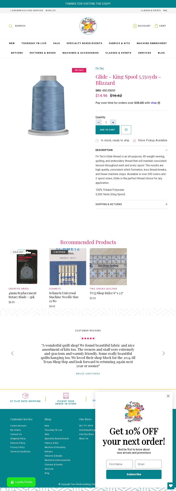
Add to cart (107, 130)
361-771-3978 (86, 426)
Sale (56, 43)
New (12, 43)
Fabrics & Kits (119, 43)
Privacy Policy (17, 447)
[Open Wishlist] (170, 485)
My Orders (15, 430)
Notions (17, 53)
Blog (161, 53)
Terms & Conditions (20, 451)
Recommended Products (88, 242)
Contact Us (16, 434)
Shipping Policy (18, 438)
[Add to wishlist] (126, 129)
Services (144, 53)
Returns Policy (17, 443)
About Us (83, 438)
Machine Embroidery (152, 43)
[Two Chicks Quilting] (88, 26)
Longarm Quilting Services (26, 10)
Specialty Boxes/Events (84, 43)
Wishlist (51, 10)
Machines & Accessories (81, 53)
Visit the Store (86, 434)
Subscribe (134, 474)
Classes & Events (151, 10)
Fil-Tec (100, 68)
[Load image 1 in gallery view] (48, 105)
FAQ (165, 10)
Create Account (18, 426)
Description (104, 150)
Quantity (100, 117)
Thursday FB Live (34, 43)
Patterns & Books (43, 53)
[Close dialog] (168, 396)
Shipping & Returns (109, 204)
